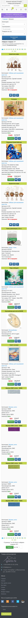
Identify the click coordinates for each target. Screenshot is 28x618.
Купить (11, 138)
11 (25, 49)
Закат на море (14, 345)
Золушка (14, 99)
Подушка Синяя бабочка (14, 142)
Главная (4, 19)
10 (22, 49)
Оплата (3, 587)
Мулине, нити (13, 407)
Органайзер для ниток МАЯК (14, 311)
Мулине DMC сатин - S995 (14, 501)
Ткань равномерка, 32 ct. (14, 228)
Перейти (9, 547)
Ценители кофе (14, 54)
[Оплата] (21, 10)
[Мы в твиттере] (19, 601)
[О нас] (25, 10)
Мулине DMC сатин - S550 (14, 425)
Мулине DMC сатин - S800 (14, 388)
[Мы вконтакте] (3, 601)
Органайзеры (13, 330)
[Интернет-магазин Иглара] (9, 559)
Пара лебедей (14, 268)
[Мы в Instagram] (24, 601)
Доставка (3, 585)
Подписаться (6, 614)
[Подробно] (17, 95)
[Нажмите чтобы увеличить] (14, 63)
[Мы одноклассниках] (8, 601)
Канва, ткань (12, 247)
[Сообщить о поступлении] (14, 95)
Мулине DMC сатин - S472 (14, 463)
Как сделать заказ (6, 583)
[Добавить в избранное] (10, 95)
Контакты (3, 594)
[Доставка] (16, 10)
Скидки (3, 589)
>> (15, 51)
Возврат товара (5, 591)
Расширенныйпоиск (14, 37)
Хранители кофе (14, 183)
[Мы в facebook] (14, 601)
